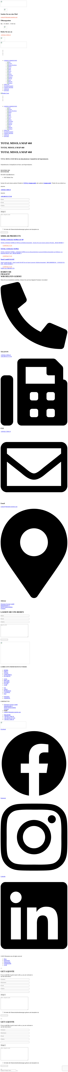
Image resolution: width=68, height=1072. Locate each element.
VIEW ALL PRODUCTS (7, 268)
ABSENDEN (4, 232)
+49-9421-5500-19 (6, 431)
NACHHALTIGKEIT (8, 86)
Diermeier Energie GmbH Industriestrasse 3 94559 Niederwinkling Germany (7, 606)
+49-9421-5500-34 (6, 35)
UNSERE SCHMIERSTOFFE (10, 60)
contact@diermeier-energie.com (9, 17)
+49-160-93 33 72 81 (6, 356)
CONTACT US (7, 245)
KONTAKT (6, 90)
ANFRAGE (6, 89)
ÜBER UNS (6, 84)
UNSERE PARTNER (8, 87)
